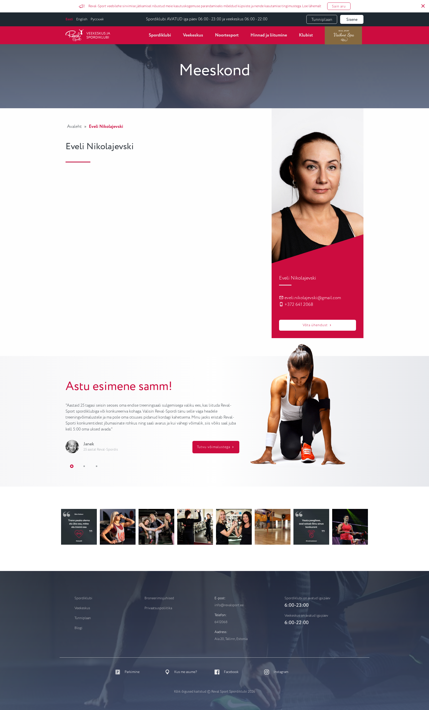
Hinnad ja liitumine (268, 35)
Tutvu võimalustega (214, 447)
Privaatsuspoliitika (158, 608)
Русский (97, 19)
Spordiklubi (160, 35)
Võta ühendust (316, 325)
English (81, 19)
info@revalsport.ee (229, 605)
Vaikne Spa (343, 35)
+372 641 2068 (298, 304)
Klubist (306, 35)
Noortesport (227, 35)
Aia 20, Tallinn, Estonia (231, 639)
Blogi (78, 628)
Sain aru (339, 6)
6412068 (220, 622)
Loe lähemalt (311, 6)
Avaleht (74, 126)
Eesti (69, 19)
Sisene (352, 20)
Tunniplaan (321, 20)
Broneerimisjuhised (159, 598)
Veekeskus (193, 35)
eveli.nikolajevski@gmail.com (312, 298)
